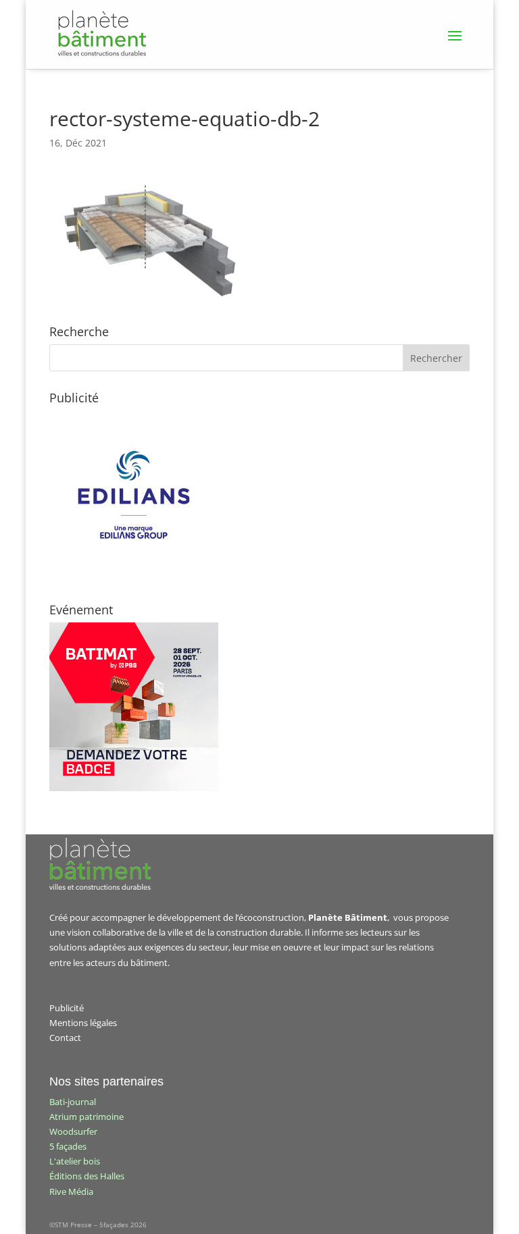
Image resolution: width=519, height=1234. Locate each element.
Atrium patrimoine (86, 1116)
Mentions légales (83, 1023)
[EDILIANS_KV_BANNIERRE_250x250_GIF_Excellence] (133, 576)
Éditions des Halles (86, 1176)
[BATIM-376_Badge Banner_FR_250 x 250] (133, 788)
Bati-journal (72, 1102)
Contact (65, 1037)
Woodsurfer (73, 1131)
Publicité (66, 1008)
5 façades (67, 1146)
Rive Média (71, 1191)
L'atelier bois (74, 1161)
